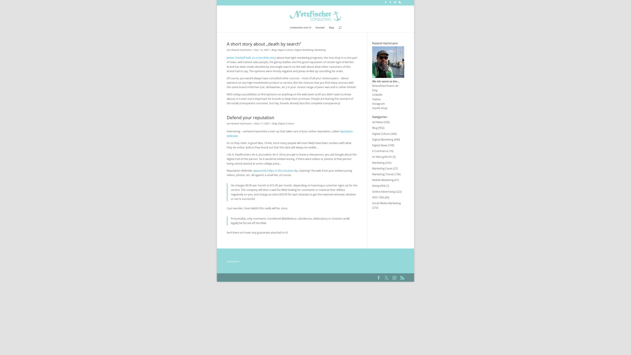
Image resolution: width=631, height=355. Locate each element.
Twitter (376, 99)
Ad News (377, 122)
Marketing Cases (382, 168)
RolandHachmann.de (385, 86)
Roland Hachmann (241, 49)
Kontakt (320, 27)
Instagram (378, 104)
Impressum (233, 261)
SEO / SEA (378, 197)
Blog (331, 27)
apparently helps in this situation (273, 170)
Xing (374, 90)
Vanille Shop (379, 108)
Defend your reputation (250, 117)
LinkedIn (377, 94)
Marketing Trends (383, 174)
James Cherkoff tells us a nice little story (251, 57)
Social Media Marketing (386, 203)
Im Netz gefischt (382, 157)
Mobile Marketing (383, 180)
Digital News (379, 145)
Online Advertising (383, 191)
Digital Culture (285, 49)
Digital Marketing (304, 49)
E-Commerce (380, 151)
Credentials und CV (300, 27)
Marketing (320, 49)
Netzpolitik (378, 186)
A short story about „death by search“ (264, 44)
